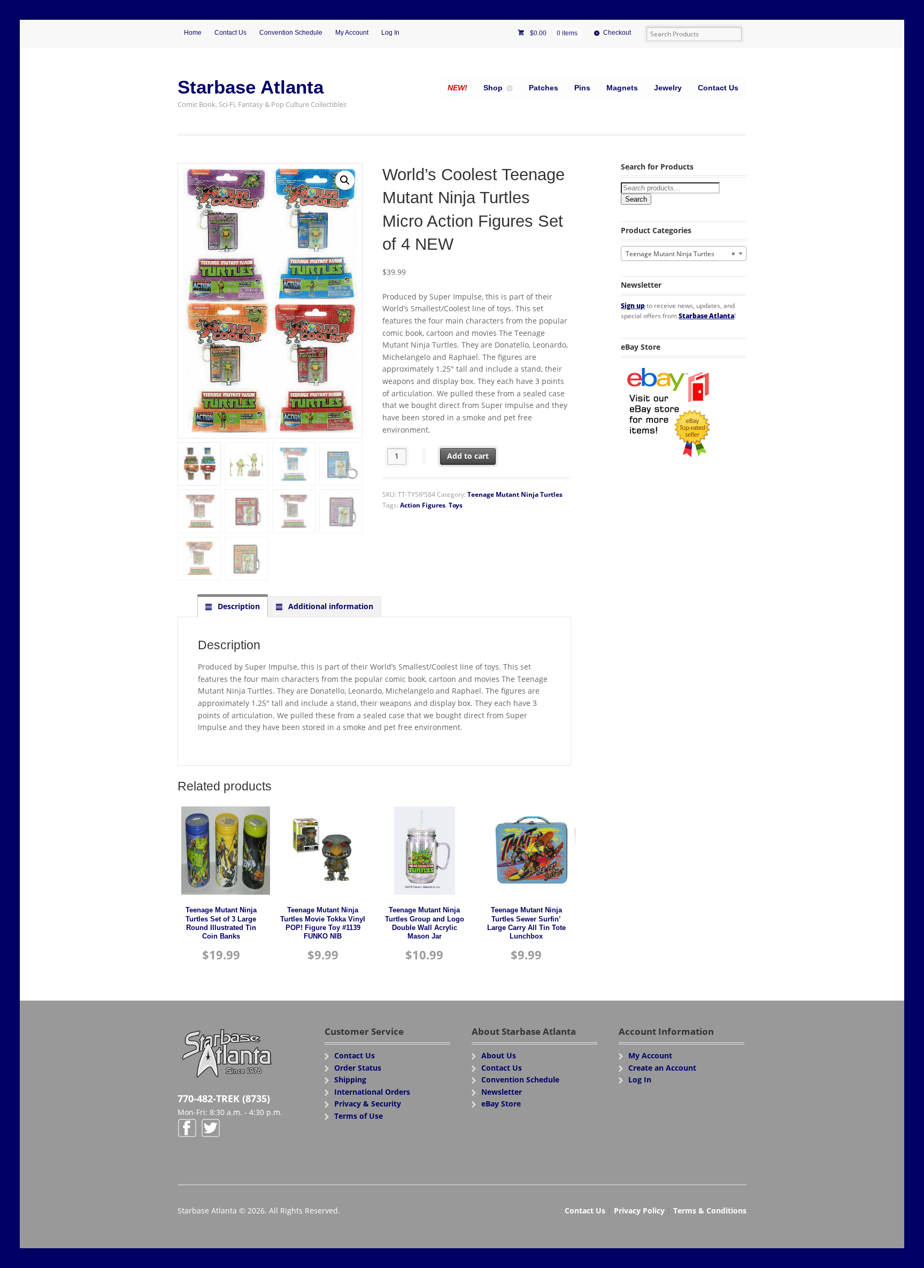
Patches (543, 87)
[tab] (232, 606)
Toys (456, 505)
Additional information (329, 606)
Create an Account (662, 1068)
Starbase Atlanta (251, 86)
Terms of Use (358, 1116)
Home (193, 32)
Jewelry (668, 87)
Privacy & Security (367, 1103)
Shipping (350, 1079)
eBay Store (501, 1103)
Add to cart (468, 456)
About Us (498, 1055)
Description (237, 606)
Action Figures (422, 505)
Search (636, 199)
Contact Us (230, 32)
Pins (582, 87)
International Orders (372, 1092)
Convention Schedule (290, 32)
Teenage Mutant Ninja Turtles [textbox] (680, 253)
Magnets (622, 87)
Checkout (617, 32)
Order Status (357, 1068)
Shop (493, 87)
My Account (351, 32)
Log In (390, 32)
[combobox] (683, 253)
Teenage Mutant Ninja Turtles (515, 494)
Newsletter (501, 1092)
